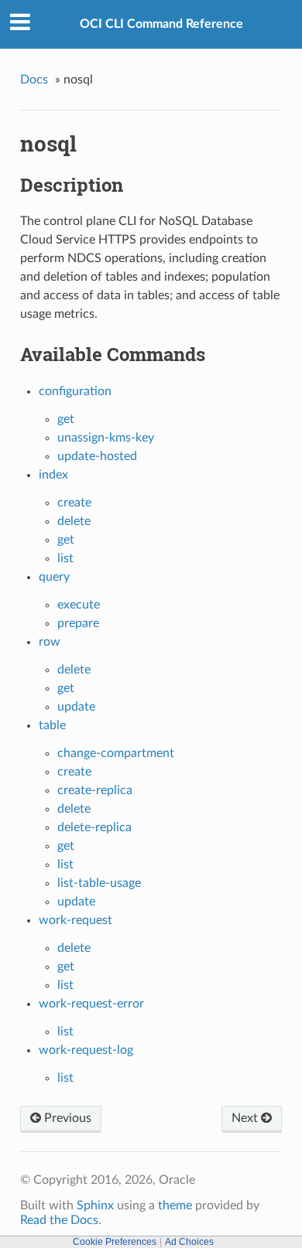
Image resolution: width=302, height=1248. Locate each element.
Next (246, 1118)
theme (175, 1205)
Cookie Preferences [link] (114, 1241)
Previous (66, 1118)
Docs (34, 79)
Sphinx (95, 1205)
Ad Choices (189, 1241)
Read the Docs (59, 1220)
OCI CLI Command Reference (161, 24)
